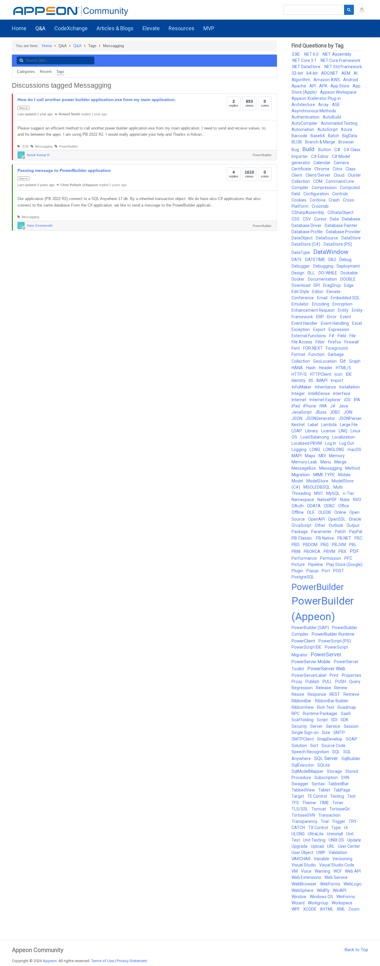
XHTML (327, 909)
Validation (338, 852)
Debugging (323, 266)
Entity (343, 310)
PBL (353, 544)
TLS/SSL (300, 809)
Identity (299, 380)
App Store (340, 86)
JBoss (321, 412)
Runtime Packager (320, 713)
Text (351, 796)
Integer (299, 393)
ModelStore (317, 481)
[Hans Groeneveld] (21, 225)
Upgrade (300, 846)
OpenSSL (337, 519)
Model (298, 481)
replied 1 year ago (83, 114)
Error (332, 316)
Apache (299, 86)
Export (319, 329)
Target (298, 796)
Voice (306, 871)
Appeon (50, 961)
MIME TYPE (324, 474)
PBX (342, 551)
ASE (336, 104)
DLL (312, 273)
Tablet (324, 790)
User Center (349, 846)
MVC (319, 493)
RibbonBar (302, 700)
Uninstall (335, 833)
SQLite (323, 765)
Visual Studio (304, 865)
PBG (325, 544)
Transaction (329, 815)
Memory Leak (305, 462)
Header (326, 367)
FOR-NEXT (313, 348)
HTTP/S (300, 374)
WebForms (330, 884)
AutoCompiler (305, 123)
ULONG (298, 833)
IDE (349, 374)
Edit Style (301, 291)
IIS (311, 380)
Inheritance (326, 387)
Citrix (338, 169)
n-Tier (348, 493)
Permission (331, 558)
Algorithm (301, 79)
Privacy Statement (132, 961)
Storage (335, 771)
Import (337, 380)
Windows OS (322, 896)
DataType (301, 252)
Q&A (77, 46)
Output (353, 525)
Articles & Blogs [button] (115, 28)
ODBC (330, 505)
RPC (296, 713)
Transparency (305, 821)
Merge (340, 462)
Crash (335, 200)
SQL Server (326, 758)
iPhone (310, 406)
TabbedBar (338, 783)
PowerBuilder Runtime (333, 634)
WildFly (323, 890)
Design (298, 273)
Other (320, 525)
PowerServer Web (326, 668)
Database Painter (341, 225)
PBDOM (310, 544)
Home (19, 28)
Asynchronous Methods (314, 110)
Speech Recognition (311, 751)
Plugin (298, 570)
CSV (307, 219)
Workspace (342, 903)
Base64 (318, 135)
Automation (303, 129)
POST (338, 570)
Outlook (336, 525)
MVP (208, 28)
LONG (315, 449)
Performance (305, 558)
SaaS (346, 713)
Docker (298, 279)
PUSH (341, 681)
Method (352, 468)
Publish (312, 681)
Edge (349, 285)
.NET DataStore (306, 66)
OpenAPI (317, 519)
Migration (301, 474)
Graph (354, 361)
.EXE (24, 146)
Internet (299, 399)
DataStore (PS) (338, 244)
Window (299, 896)
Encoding (321, 304)
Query (354, 681)
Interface (341, 393)
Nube (345, 499)
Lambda (329, 424)
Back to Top (356, 949)
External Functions (309, 335)
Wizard (298, 903)
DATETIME (315, 259)
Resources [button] (181, 28)
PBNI (296, 551)
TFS (296, 802)
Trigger (339, 821)
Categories (26, 72)
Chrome (322, 169)
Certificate (302, 169)
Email (322, 297)
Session (351, 726)
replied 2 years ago (93, 185)
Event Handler (305, 323)
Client (297, 175)
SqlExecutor (303, 765)
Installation (349, 387)
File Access (302, 342)
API (313, 86)
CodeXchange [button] (71, 28)
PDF (354, 551)
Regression (303, 687)
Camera (341, 162)
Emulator (301, 304)
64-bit (312, 73)
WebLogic (352, 884)
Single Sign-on (305, 732)
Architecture (304, 104)
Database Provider (343, 231)
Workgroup (318, 903)
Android (350, 79)
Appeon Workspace (338, 92)
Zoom (354, 909)
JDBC (335, 412)
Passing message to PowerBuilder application (64, 170)
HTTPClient (321, 374)
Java (343, 406)
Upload (318, 846)
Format (299, 354)
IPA (357, 399)
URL (331, 846)
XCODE (310, 909)
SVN (345, 777)
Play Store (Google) (344, 564)
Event (345, 316)
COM (318, 181)
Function (316, 354)
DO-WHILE (328, 273)
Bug (296, 149)
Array (324, 104)
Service (333, 726)
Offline (298, 512)
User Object (303, 852)
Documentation (323, 279)
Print (334, 675)
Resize (298, 694)
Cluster (354, 175)
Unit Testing (314, 840)
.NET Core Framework (340, 60)
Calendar (322, 162)
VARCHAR (301, 858)
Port (326, 570)
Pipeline (316, 564)
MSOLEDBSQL (317, 487)
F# (332, 335)
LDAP (297, 430)
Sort (314, 745)
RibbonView (303, 707)
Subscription (326, 777)
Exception (301, 329)
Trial (325, 821)
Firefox (335, 342)
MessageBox (304, 468)
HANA (298, 367)
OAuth (298, 505)
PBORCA (312, 551)
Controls (340, 193)
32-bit (298, 73)
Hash (311, 367)
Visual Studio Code (336, 865)
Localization (343, 437)
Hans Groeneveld (39, 225)
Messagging (43, 146)
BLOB (297, 142)
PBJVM (339, 544)
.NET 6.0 (311, 54)
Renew (340, 687)
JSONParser (350, 418)
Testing (337, 796)
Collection (301, 181)
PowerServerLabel (309, 675)
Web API (353, 871)
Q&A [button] (40, 28)
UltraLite (316, 833)
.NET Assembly (336, 54)
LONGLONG (334, 449)
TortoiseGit (339, 809)
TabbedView (304, 790)
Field (342, 335)
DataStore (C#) (306, 244)
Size (326, 732)
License (328, 430)
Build (309, 149)
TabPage (341, 790)
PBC (358, 538)
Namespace (303, 499)
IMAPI (322, 380)
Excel (357, 323)
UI (346, 827)
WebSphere (303, 890)
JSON (297, 418)
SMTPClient (303, 739)
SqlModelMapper (308, 771)
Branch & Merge (320, 142)
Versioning (342, 858)
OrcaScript (302, 525)
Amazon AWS (327, 79)
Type (336, 827)
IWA (323, 406)
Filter (321, 342)
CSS (296, 219)
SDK (344, 719)
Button (325, 149)
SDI (334, 719)
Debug (345, 259)
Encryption (342, 304)
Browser (346, 142)
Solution (300, 745)
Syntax (319, 783)
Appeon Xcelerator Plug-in (316, 98)
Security (300, 726)
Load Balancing (315, 437)
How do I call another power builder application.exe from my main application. (97, 99)
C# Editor (320, 156)
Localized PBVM (307, 443)
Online (340, 512)
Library (312, 430)
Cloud (339, 175)
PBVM (330, 551)
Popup (312, 570)
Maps (310, 455)
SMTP (339, 732)
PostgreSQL (303, 577)
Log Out (346, 443)
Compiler (300, 187)
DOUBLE (348, 279)
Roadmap (347, 707)
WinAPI (339, 890)
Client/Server (318, 175)
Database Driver (307, 225)
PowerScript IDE (307, 647)
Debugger (301, 266)
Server (317, 726)
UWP (321, 852)
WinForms (345, 896)
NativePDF (327, 499)
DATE (297, 259)
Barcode (300, 135)
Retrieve (351, 694)
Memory (337, 455)
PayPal (355, 531)
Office (343, 505)
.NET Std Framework (343, 66)
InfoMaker (302, 387)
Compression (325, 187)
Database (351, 219)
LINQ (343, 430)
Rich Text (326, 707)
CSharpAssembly (308, 212)
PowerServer (326, 654)
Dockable (349, 273)
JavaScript (302, 412)
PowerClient (304, 641)
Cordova (318, 200)
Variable (322, 858)
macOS (354, 449)
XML (341, 909)
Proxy (297, 681)
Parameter (321, 531)
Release (324, 687)
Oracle (355, 519)
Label (313, 424)
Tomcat (319, 809)
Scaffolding (303, 719)
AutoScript (327, 129)
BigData (349, 135)
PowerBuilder (67, 146)
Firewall (351, 342)
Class (351, 169)
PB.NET (344, 538)
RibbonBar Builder (332, 700)
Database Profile (308, 231)
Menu (326, 462)
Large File (349, 424)
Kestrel (298, 424)
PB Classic (303, 538)
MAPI (297, 455)
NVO (357, 499)
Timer (337, 802)
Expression (339, 329)
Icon (339, 374)
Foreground (337, 348)
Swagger (300, 783)
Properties (351, 675)
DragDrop (332, 285)
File (352, 335)
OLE (311, 512)
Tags (60, 72)
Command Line (340, 181)
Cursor (320, 219)
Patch (341, 531)
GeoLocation (325, 361)
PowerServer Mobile (312, 661)
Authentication (306, 117)
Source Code (334, 745)
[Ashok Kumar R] (21, 155)
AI (355, 73)
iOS (348, 399)
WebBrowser (305, 884)
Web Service (336, 877)
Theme (309, 802)
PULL (327, 681)
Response (317, 694)
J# (333, 406)
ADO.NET (330, 73)
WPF (296, 909)
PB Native (325, 538)
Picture (299, 564)
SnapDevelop (330, 739)
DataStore (351, 238)
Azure (346, 129)
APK (323, 86)
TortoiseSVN (304, 815)
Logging (299, 449)
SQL (336, 751)
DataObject (303, 238)
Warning (323, 871)
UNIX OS (337, 840)
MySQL (333, 493)
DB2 (332, 259)
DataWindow (331, 251)
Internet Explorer (326, 399)
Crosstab (320, 206)
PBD (296, 544)
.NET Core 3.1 (304, 60)
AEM (346, 73)
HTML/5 (343, 367)
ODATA (314, 505)
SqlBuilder (350, 758)
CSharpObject (340, 212)
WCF (338, 871)
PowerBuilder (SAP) (311, 627)
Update (354, 840)
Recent (45, 72)
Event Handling (335, 323)
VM (295, 871)
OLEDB (325, 512)
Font (296, 348)
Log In (331, 443)
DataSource (327, 238)
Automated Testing (339, 123)
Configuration (316, 193)
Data (335, 219)
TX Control (318, 827)
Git (343, 361)
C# (337, 149)
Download (301, 285)
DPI (317, 285)
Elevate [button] (151, 28)
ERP (320, 316)
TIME (324, 802)
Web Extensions (307, 877)
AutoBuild (332, 117)
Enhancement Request (313, 310)
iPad (296, 406)
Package (300, 531)
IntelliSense (319, 393)
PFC (348, 558)
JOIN (347, 412)
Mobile (344, 474)
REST (335, 694)
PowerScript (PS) (335, 641)
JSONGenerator (320, 418)
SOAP (351, 739)
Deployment (348, 266)
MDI (323, 455)
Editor (318, 291)
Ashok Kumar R (38, 154)
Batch (334, 135)
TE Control (317, 796)
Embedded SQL (345, 297)
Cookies (299, 200)
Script (323, 719)
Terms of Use (102, 961)
